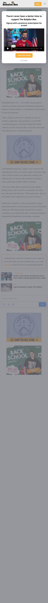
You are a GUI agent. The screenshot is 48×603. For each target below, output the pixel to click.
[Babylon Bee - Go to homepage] (10, 3)
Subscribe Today (24, 55)
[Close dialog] (43, 14)
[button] (44, 3)
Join (37, 4)
